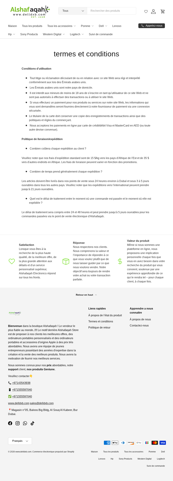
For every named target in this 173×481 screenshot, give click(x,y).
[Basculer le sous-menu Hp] (14, 34)
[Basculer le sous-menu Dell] (106, 26)
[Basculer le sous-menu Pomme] (93, 26)
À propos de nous (140, 319)
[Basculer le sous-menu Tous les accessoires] (75, 26)
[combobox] (97, 10)
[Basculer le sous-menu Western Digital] (64, 34)
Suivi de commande (101, 34)
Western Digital (52, 34)
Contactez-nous (139, 325)
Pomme (85, 26)
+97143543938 (21, 382)
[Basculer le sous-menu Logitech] (83, 34)
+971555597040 (22, 389)
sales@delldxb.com (42, 403)
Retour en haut (85, 294)
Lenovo (116, 26)
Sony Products (29, 34)
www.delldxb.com (18, 403)
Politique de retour (99, 327)
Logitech (75, 34)
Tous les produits (32, 26)
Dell (101, 26)
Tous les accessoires (59, 26)
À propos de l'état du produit (105, 315)
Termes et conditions (100, 321)
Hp (10, 34)
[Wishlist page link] (146, 11)
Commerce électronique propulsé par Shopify (53, 452)
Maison (12, 26)
